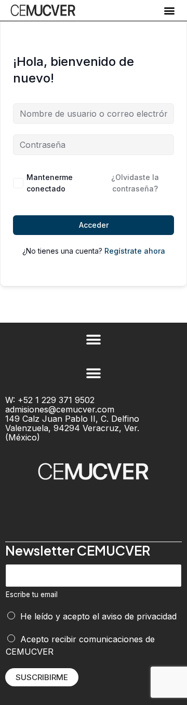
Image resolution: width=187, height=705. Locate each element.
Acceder (94, 224)
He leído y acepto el (98, 616)
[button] (169, 10)
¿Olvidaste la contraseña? (135, 183)
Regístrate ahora (134, 250)
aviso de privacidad (139, 616)
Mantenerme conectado (49, 183)
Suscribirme (42, 677)
